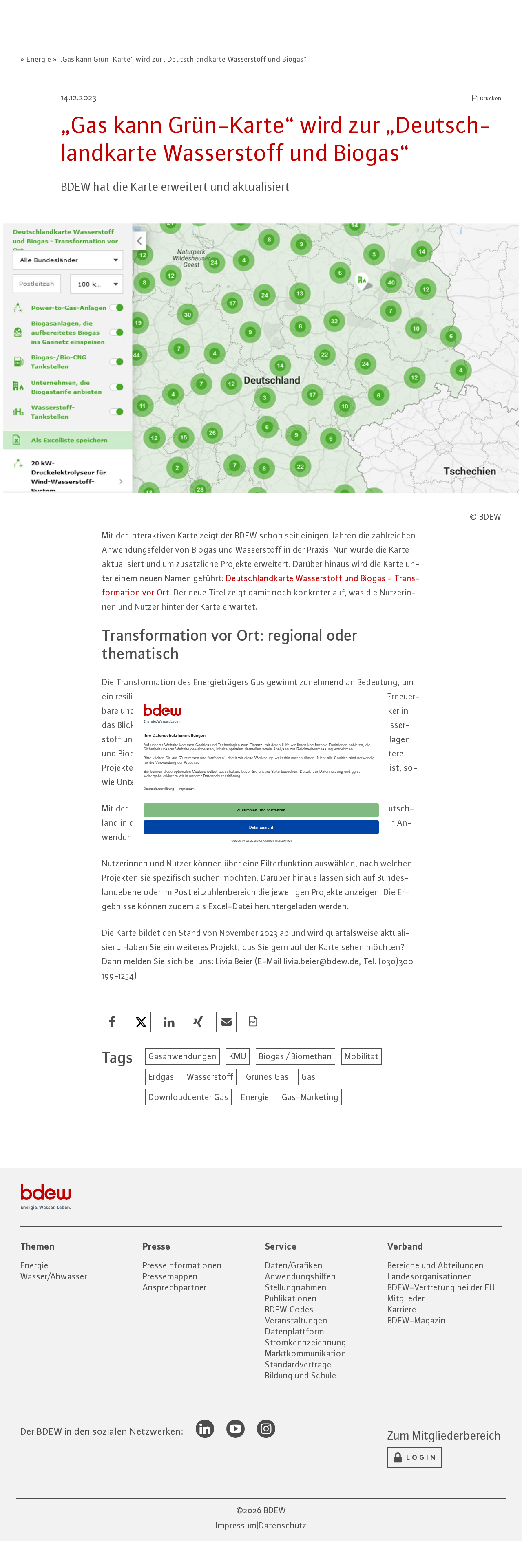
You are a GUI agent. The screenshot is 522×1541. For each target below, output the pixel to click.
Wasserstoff (210, 1076)
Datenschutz (283, 1525)
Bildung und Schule (300, 1375)
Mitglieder (406, 1298)
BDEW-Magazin (416, 1320)
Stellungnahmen (296, 1287)
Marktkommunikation (305, 1353)
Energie (39, 59)
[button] (112, 1022)
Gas (308, 1076)
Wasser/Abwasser (53, 1276)
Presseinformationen (182, 1265)
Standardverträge (298, 1364)
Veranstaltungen (296, 1320)
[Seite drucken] (253, 1022)
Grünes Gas (267, 1076)
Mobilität (361, 1056)
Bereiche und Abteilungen (435, 1265)
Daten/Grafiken (294, 1265)
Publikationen (291, 1298)
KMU (237, 1056)
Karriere (401, 1309)
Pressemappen (170, 1276)
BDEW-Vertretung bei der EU (441, 1287)
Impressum (236, 1525)
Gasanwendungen (182, 1056)
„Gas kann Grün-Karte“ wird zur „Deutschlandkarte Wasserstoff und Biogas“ (182, 59)
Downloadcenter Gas (188, 1097)
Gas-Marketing (310, 1097)
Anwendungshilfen (300, 1276)
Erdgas (161, 1076)
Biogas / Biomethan (295, 1056)
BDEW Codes (289, 1309)
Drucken (490, 98)
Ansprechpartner (175, 1287)
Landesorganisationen (429, 1276)
